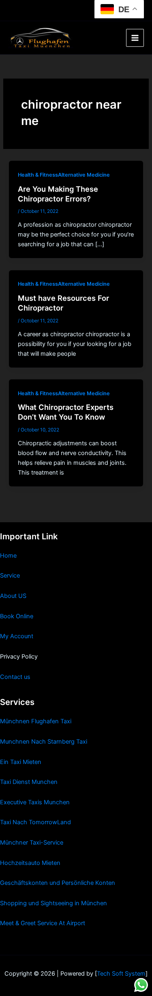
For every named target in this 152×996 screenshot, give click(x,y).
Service (10, 575)
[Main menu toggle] (135, 38)
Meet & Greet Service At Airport (42, 923)
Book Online (16, 616)
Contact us (15, 677)
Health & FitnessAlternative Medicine (64, 175)
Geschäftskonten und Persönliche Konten (57, 883)
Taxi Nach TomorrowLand (35, 822)
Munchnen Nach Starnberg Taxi (43, 741)
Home (8, 555)
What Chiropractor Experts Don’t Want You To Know (65, 412)
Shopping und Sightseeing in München (53, 903)
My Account (16, 636)
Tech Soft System (121, 973)
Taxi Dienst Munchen (29, 782)
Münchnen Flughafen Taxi (35, 721)
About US (13, 596)
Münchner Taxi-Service (31, 842)
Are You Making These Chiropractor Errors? (58, 193)
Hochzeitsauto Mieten (30, 863)
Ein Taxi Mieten (20, 762)
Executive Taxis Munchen (35, 802)
